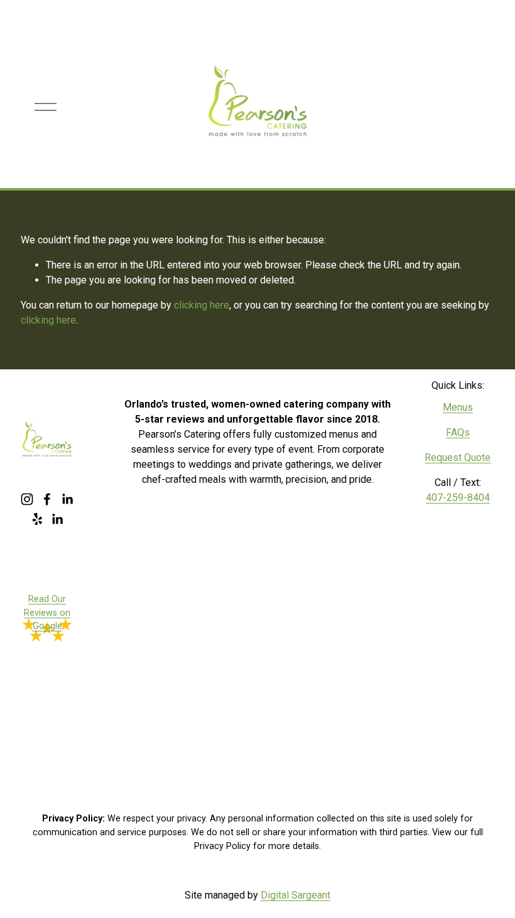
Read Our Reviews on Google (47, 612)
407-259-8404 (458, 498)
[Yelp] (37, 519)
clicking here (201, 305)
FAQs (458, 432)
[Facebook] (47, 499)
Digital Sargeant (295, 895)
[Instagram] (27, 499)
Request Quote (458, 457)
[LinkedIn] (67, 499)
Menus (458, 407)
